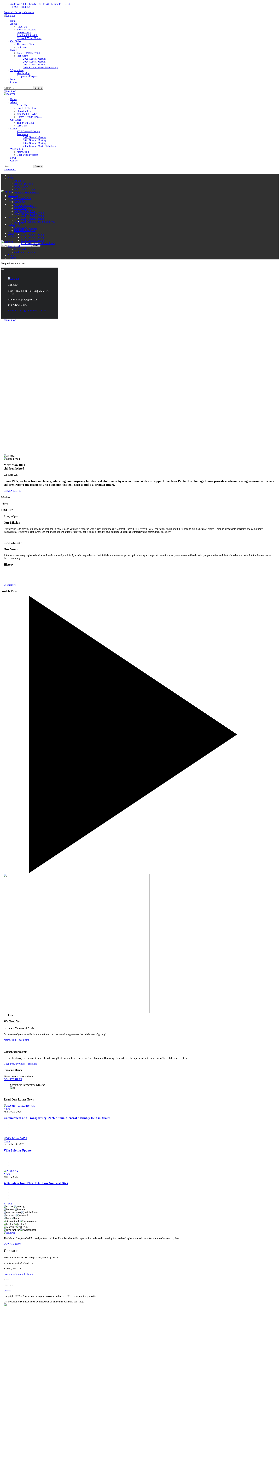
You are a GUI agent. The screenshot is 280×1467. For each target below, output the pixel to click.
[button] (140, 91)
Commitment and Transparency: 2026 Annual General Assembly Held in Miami (57, 1118)
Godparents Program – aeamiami (20, 1063)
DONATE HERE (13, 1079)
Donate (7, 1290)
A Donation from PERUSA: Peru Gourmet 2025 (36, 1183)
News (7, 1108)
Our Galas (9, 1285)
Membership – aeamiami (16, 1039)
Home (7, 1279)
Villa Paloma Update (17, 1150)
